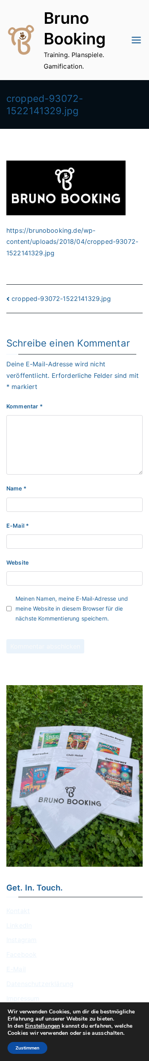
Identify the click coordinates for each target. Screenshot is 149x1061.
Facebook (21, 954)
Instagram (21, 940)
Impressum (22, 998)
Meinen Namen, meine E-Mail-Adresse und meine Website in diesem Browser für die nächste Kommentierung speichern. (71, 608)
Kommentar (24, 406)
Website (17, 562)
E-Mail (17, 525)
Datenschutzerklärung (40, 984)
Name (16, 488)
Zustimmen (27, 1048)
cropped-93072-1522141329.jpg (61, 299)
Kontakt (18, 911)
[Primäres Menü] (136, 40)
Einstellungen (42, 1026)
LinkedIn (19, 925)
